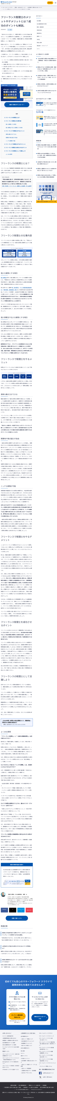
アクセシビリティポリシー (36, 1089)
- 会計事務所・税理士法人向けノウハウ (29, 1061)
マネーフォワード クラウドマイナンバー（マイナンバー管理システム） (47, 1064)
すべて (38, 48)
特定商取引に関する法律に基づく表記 (12, 1087)
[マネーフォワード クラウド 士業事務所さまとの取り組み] (8, 2)
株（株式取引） (15, 287)
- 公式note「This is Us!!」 (26, 1072)
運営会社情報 (13, 1085)
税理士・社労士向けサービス (20, 7)
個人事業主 (3, 277)
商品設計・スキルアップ (42, 45)
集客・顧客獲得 (40, 27)
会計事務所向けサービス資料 (9, 1042)
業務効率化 (39, 33)
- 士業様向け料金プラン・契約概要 (28, 1070)
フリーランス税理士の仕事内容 (13, 121)
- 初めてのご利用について (26, 1045)
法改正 (38, 39)
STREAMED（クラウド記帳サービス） (11, 1069)
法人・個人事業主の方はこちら (47, 1069)
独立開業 (39, 20)
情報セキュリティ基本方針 (34, 1085)
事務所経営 (39, 30)
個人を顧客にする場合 (11, 124)
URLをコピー (29, 910)
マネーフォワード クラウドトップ (46, 1036)
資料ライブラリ (24, 1055)
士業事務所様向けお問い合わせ (9, 1038)
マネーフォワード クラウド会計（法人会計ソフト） (46, 1039)
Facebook (4, 909)
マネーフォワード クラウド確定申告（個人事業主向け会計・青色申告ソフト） (47, 1043)
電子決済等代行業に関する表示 (47, 1087)
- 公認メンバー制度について (27, 1039)
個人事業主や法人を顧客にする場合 (14, 127)
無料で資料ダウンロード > (16, 105)
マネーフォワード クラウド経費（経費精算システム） (46, 1052)
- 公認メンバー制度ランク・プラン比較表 (29, 1065)
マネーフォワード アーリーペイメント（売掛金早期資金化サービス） (11, 1058)
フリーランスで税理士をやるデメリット (16, 144)
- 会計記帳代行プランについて (27, 1041)
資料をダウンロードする (40, 1018)
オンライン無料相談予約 (8, 1036)
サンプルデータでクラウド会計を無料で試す (11, 1047)
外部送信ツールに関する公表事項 (30, 1087)
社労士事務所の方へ (25, 1048)
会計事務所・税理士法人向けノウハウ (35, 7)
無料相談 (50, 2)
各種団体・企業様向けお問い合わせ (10, 1040)
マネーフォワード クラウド (7, 7)
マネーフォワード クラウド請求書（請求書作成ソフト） (46, 1048)
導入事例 (23, 1051)
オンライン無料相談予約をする (17, 1016)
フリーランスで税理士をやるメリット (15, 131)
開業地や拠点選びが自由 (11, 137)
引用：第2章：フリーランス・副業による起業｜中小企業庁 (17, 186)
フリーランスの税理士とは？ (13, 117)
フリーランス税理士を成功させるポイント (16, 147)
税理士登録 (39, 42)
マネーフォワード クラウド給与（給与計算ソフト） (46, 1056)
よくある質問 (9, 154)
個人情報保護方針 (22, 1085)
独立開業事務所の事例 (42, 24)
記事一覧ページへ (17, 918)
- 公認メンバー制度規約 (26, 1068)
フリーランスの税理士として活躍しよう (16, 151)
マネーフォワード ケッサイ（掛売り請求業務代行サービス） (11, 1054)
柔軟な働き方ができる (11, 134)
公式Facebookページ (48, 1073)
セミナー (23, 1053)
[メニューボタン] (55, 3)
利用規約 (45, 1085)
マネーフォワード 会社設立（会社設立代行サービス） (11, 1066)
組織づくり (39, 36)
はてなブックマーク (21, 910)
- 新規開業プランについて (26, 1043)
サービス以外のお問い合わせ (22, 1089)
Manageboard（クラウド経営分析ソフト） (11, 1062)
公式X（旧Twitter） (48, 1077)
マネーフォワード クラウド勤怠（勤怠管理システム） (46, 1059)
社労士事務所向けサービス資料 (9, 1044)
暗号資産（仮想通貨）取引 (10, 290)
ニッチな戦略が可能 (10, 141)
